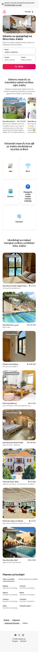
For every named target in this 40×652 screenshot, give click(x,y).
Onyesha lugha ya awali (12, 5)
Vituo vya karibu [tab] (9, 579)
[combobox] (19, 52)
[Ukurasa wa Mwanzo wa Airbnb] (4, 11)
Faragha (15, 641)
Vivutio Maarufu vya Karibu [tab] (28, 579)
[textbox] (10, 59)
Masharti (23, 641)
